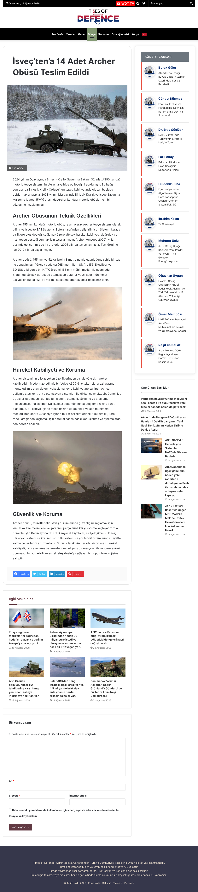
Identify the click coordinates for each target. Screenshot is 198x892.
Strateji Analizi (120, 34)
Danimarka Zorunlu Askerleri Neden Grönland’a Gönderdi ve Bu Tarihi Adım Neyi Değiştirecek (106, 688)
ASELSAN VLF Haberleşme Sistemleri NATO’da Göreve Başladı (176, 448)
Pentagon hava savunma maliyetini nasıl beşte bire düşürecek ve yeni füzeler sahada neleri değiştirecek (164, 402)
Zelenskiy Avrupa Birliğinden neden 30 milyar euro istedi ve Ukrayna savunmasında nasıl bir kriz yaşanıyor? (65, 639)
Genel (81, 34)
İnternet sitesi (78, 795)
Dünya (92, 34)
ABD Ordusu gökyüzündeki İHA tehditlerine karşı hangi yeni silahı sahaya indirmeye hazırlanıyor (24, 688)
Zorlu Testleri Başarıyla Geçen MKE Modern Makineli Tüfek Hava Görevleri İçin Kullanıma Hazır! (175, 518)
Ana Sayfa (57, 34)
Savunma (103, 34)
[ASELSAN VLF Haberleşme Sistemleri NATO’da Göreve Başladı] (151, 445)
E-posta (14, 795)
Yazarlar (70, 34)
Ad (11, 781)
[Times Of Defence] (99, 17)
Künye (135, 34)
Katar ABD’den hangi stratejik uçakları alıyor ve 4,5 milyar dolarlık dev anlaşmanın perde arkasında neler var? (67, 688)
